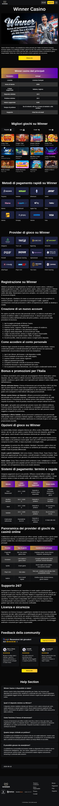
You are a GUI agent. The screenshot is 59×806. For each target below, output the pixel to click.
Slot (50, 129)
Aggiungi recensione (48, 640)
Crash (35, 129)
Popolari (6, 129)
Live (21, 129)
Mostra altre (29, 670)
